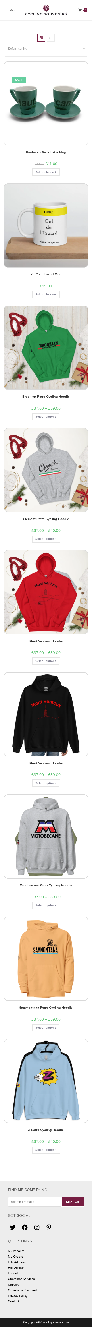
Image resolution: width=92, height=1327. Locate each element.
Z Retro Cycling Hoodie (46, 1130)
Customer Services (21, 1279)
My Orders (15, 1256)
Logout (13, 1273)
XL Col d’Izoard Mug (46, 274)
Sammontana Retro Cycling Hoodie (46, 1007)
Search (72, 1201)
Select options (45, 416)
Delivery (13, 1284)
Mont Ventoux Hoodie (46, 641)
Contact (13, 1301)
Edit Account (16, 1267)
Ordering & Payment (22, 1290)
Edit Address (17, 1262)
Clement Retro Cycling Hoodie (46, 519)
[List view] (51, 38)
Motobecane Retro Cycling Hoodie (46, 885)
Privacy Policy (17, 1296)
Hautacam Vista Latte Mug (46, 152)
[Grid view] (41, 38)
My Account (16, 1251)
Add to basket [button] (46, 172)
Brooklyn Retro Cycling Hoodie (46, 396)
